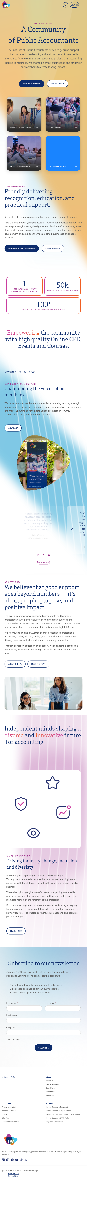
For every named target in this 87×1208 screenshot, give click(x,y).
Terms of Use (13, 1176)
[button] (38, 555)
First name (12, 1003)
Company (10, 1027)
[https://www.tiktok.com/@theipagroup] (21, 1160)
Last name (50, 1003)
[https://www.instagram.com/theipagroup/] (7, 1160)
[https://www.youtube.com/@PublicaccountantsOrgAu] (16, 1160)
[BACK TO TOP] (5, 1202)
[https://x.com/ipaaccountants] (25, 1160)
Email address (13, 1015)
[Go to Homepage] (6, 4)
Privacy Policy (13, 1173)
